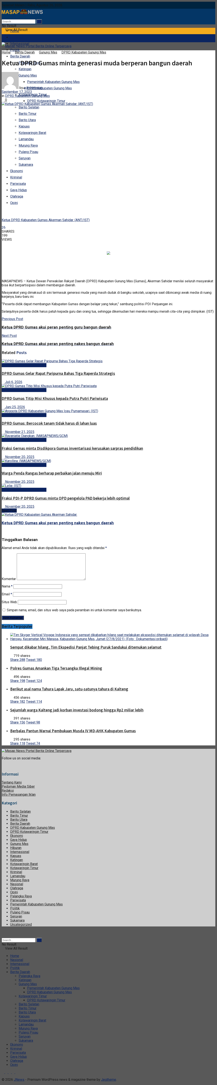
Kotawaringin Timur (24, 868)
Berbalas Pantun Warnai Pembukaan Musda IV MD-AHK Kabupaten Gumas (73, 730)
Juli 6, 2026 (13, 382)
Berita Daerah (20, 56)
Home (14, 31)
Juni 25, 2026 (14, 407)
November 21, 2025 (19, 432)
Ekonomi (16, 171)
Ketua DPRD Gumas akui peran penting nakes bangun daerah (58, 523)
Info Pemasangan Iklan (19, 795)
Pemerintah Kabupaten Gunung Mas (53, 82)
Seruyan (25, 158)
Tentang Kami (12, 782)
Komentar (9, 579)
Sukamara (26, 165)
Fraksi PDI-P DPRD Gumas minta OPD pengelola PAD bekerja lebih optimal (66, 498)
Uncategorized (21, 924)
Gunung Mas (48, 52)
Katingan (25, 69)
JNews (19, 1080)
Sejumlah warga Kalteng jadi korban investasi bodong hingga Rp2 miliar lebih (76, 710)
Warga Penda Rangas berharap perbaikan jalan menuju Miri (52, 473)
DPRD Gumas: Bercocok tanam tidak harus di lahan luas (49, 423)
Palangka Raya (21, 896)
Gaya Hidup (18, 190)
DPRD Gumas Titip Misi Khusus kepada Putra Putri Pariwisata (55, 398)
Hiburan (15, 848)
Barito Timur (27, 114)
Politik (15, 908)
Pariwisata (18, 184)
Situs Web (9, 602)
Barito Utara (27, 120)
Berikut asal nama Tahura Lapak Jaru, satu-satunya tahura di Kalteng (69, 689)
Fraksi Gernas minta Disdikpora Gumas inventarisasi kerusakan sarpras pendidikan (72, 448)
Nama (7, 586)
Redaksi (8, 790)
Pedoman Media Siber (18, 786)
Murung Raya (28, 145)
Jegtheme (108, 1080)
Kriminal (16, 177)
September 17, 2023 (17, 92)
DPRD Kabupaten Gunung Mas (49, 88)
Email (7, 594)
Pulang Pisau (28, 152)
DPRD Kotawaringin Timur (46, 101)
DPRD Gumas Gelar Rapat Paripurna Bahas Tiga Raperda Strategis (58, 373)
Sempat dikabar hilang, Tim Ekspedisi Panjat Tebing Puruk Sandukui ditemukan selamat (85, 647)
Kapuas (24, 126)
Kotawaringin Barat (32, 133)
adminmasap (33, 88)
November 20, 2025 (19, 457)
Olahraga (16, 196)
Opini (14, 203)
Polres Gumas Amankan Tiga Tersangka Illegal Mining (56, 668)
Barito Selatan (29, 107)
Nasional (16, 37)
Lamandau (26, 139)
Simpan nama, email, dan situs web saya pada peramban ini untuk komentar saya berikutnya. (74, 610)
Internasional (19, 852)
